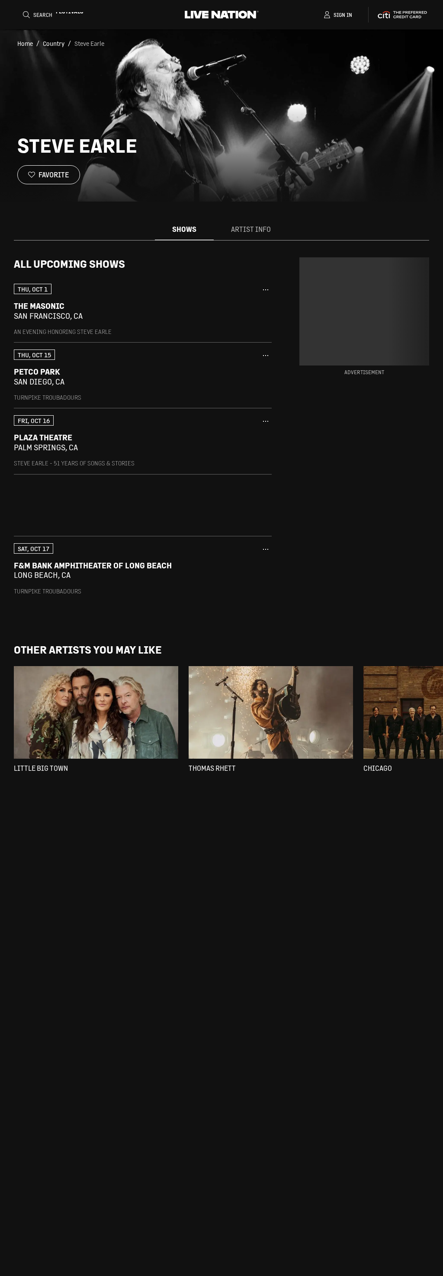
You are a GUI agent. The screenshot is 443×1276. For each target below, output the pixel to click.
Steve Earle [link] (89, 43)
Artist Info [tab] (251, 229)
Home (25, 43)
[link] (143, 309)
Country (53, 43)
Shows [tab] (184, 229)
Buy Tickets (233, 311)
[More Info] (266, 290)
